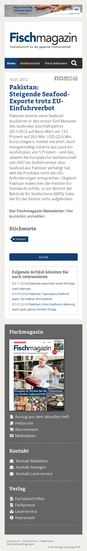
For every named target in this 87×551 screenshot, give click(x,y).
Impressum (25, 517)
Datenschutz (30, 541)
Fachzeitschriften (30, 498)
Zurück (43, 257)
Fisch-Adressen (56, 63)
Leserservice (26, 511)
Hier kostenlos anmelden (41, 213)
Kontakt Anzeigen (31, 467)
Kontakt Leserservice (34, 473)
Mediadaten (25, 435)
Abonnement (26, 429)
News (11, 63)
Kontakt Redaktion (32, 460)
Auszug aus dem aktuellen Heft (42, 416)
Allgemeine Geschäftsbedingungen (30, 542)
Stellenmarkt (30, 63)
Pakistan (21, 239)
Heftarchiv (24, 423)
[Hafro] (43, 15)
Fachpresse (25, 504)
